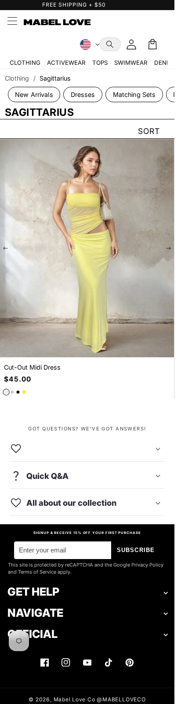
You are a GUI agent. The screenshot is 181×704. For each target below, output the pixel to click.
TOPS (100, 62)
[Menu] (11, 22)
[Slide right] (168, 248)
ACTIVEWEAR (66, 62)
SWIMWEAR (130, 62)
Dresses (83, 94)
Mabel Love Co (74, 699)
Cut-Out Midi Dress (32, 367)
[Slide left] (6, 248)
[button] (110, 44)
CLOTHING (25, 62)
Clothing (17, 78)
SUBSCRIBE (136, 550)
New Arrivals (34, 94)
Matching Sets (134, 94)
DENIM (164, 62)
